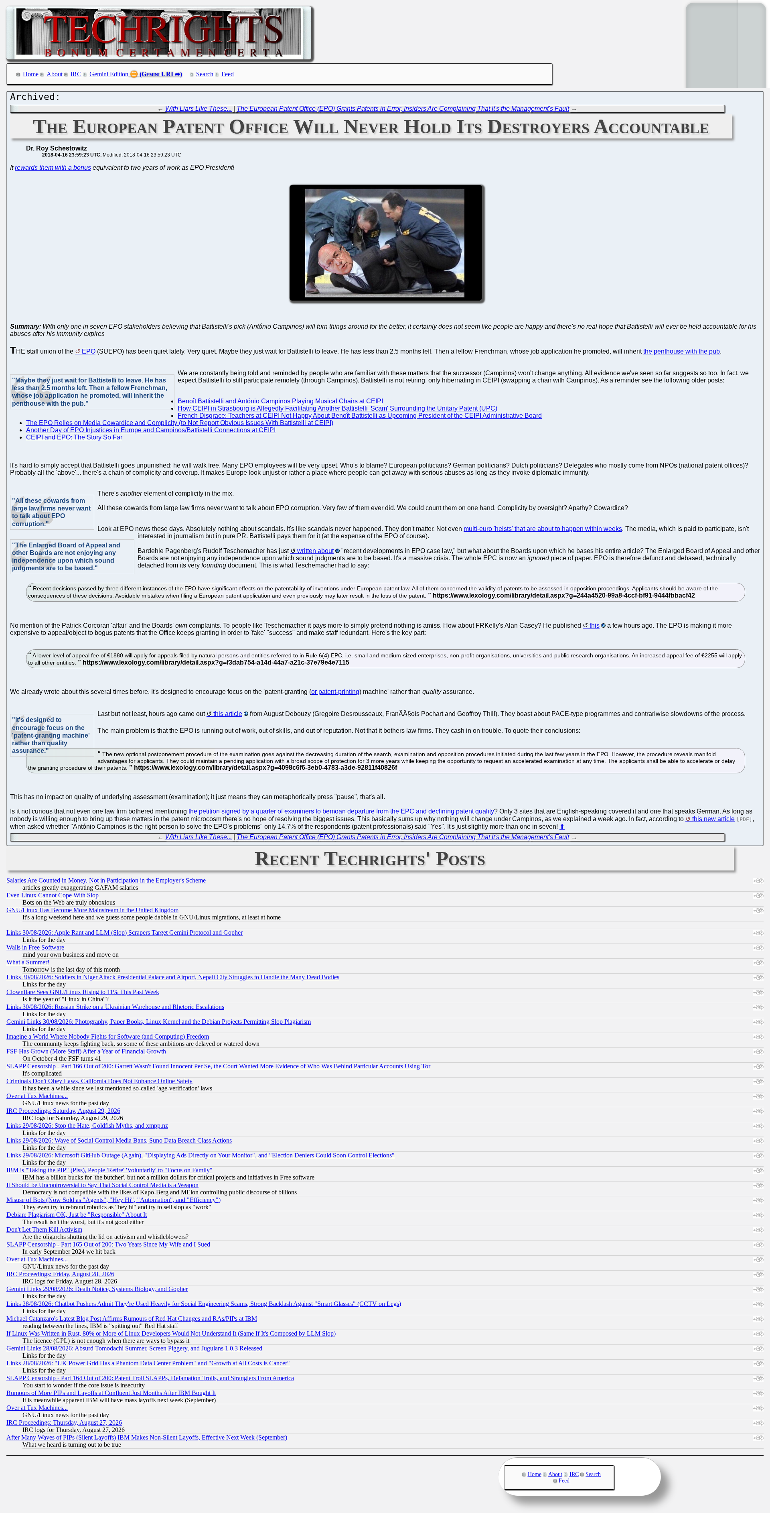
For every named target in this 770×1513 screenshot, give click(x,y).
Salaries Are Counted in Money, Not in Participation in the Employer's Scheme (106, 880)
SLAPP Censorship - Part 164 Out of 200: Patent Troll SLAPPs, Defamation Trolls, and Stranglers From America (150, 1378)
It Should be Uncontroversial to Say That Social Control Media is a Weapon (102, 1185)
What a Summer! (27, 962)
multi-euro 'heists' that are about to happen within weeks (543, 528)
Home (30, 74)
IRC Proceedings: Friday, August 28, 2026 (60, 1274)
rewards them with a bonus (53, 167)
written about (315, 550)
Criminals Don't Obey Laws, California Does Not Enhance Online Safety (99, 1081)
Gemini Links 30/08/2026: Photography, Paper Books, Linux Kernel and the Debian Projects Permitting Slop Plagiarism (158, 1021)
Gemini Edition (108, 74)
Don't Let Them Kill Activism (44, 1229)
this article (227, 713)
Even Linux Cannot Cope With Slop (52, 895)
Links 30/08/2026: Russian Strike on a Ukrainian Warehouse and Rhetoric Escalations (115, 1006)
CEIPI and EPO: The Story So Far (74, 437)
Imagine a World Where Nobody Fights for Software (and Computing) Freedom (107, 1036)
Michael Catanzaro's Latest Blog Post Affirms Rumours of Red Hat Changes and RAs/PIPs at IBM (131, 1318)
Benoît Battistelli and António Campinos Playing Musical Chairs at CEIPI (280, 401)
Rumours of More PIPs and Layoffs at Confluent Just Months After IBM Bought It (111, 1392)
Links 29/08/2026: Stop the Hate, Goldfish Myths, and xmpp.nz (87, 1125)
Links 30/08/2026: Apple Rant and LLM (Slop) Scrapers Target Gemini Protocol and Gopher (124, 932)
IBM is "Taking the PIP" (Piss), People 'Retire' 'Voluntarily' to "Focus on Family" (109, 1170)
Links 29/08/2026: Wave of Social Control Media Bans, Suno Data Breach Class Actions (119, 1140)
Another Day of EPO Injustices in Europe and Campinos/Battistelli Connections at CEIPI (151, 430)
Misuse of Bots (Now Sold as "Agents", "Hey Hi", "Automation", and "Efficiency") (113, 1199)
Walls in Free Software (35, 947)
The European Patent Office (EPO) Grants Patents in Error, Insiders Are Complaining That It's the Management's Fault (403, 108)
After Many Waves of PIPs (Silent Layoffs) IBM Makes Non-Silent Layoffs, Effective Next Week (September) (146, 1437)
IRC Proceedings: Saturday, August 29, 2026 (63, 1110)
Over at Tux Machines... (37, 1095)
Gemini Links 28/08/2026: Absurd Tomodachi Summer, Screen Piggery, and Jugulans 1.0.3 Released (134, 1348)
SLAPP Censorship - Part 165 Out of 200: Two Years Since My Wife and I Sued (108, 1244)
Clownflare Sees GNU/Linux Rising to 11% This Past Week (82, 991)
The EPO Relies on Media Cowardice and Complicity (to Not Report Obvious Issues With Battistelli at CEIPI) (179, 422)
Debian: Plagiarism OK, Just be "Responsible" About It (76, 1214)
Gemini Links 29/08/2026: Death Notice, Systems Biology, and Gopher (97, 1288)
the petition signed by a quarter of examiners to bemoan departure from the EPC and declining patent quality (341, 811)
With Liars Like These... (198, 108)
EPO (88, 351)
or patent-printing (335, 691)
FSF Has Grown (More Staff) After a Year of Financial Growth (86, 1051)
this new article (713, 818)
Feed (227, 74)
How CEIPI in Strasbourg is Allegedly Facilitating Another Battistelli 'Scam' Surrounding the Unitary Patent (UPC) (337, 408)
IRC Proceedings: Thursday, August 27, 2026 (64, 1422)
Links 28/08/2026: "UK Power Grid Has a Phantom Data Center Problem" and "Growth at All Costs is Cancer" (148, 1363)
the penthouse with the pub (681, 351)
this (595, 625)
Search (204, 74)
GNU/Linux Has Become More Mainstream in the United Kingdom (92, 910)
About (55, 74)
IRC (76, 74)
